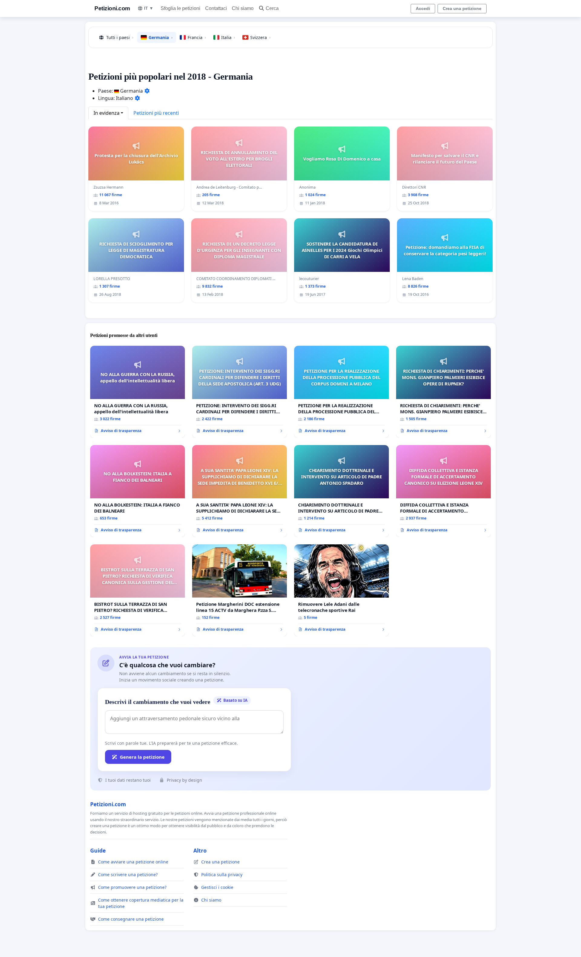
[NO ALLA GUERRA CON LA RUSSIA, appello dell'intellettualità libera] (137, 392)
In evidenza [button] (107, 113)
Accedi (423, 8)
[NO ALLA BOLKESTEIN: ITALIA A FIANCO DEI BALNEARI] (137, 491)
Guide (98, 850)
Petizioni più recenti (156, 113)
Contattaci (216, 8)
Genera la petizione (142, 757)
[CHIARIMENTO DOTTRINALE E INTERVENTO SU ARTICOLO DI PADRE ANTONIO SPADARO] (341, 491)
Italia (228, 37)
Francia (197, 37)
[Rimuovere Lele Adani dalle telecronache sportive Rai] (341, 590)
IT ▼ (148, 8)
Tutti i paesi (119, 37)
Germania (160, 37)
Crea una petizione (462, 8)
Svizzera (260, 37)
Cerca (272, 8)
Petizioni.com (112, 8)
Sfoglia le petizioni (180, 8)
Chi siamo (243, 8)
